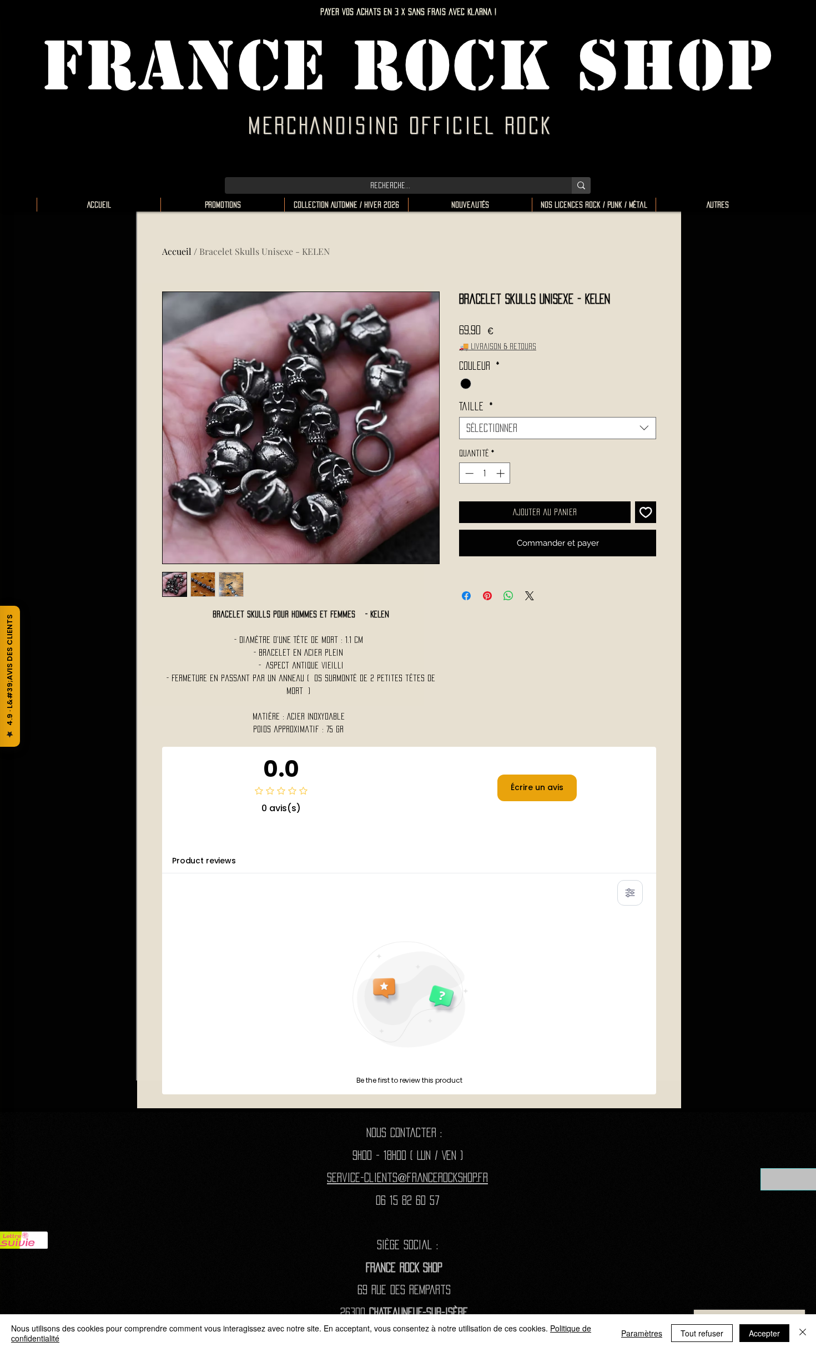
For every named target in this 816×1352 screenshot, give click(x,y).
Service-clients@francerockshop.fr (407, 1177)
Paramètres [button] (641, 1333)
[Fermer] (802, 1333)
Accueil (177, 251)
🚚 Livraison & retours (497, 346)
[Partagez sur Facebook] (466, 595)
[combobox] (557, 428)
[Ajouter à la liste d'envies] (646, 512)
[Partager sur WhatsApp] (508, 595)
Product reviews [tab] (204, 860)
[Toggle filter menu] (630, 893)
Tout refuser (702, 1333)
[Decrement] (468, 473)
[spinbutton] (485, 473)
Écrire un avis (537, 787)
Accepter (764, 1333)
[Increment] (501, 473)
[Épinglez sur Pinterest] (487, 595)
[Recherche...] (581, 185)
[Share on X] (529, 595)
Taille (476, 406)
